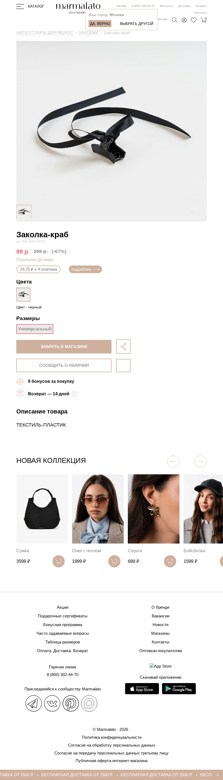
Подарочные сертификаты (63, 616)
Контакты (200, 12)
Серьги (135, 550)
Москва (121, 5)
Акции (62, 607)
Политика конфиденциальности (111, 737)
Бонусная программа (62, 624)
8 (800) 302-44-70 (143, 5)
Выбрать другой (136, 23)
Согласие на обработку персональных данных (111, 745)
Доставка (184, 5)
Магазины (166, 5)
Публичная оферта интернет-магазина (111, 760)
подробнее (81, 269)
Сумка (22, 550)
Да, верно (100, 23)
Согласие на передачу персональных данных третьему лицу (111, 753)
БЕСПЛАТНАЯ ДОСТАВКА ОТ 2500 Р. (72, 774)
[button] (200, 462)
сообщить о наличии (64, 365)
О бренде (160, 607)
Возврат (201, 5)
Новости (160, 624)
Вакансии (160, 616)
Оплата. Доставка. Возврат (62, 650)
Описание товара (41, 411)
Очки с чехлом (86, 550)
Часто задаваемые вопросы (62, 633)
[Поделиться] (123, 346)
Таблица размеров (62, 642)
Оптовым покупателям (160, 650)
